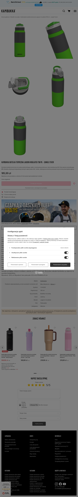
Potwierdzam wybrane (17, 264)
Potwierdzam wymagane (38, 264)
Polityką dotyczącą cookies (50, 238)
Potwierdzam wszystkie (60, 264)
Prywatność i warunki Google (41, 242)
